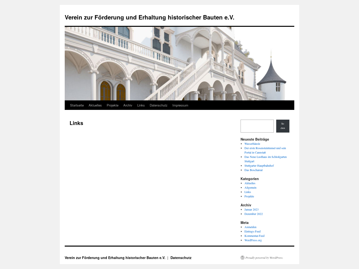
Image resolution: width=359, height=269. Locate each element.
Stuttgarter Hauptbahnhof (259, 165)
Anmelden (250, 227)
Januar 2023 (251, 209)
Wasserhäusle (252, 143)
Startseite (77, 105)
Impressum (180, 105)
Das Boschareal (253, 170)
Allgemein (250, 187)
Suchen (283, 126)
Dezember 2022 (253, 214)
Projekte (112, 105)
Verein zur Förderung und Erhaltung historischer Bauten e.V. (149, 17)
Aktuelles (95, 105)
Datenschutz (159, 105)
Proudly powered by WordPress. (264, 257)
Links (141, 105)
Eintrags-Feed (252, 231)
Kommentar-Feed (254, 236)
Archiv (127, 105)
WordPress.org (253, 240)
